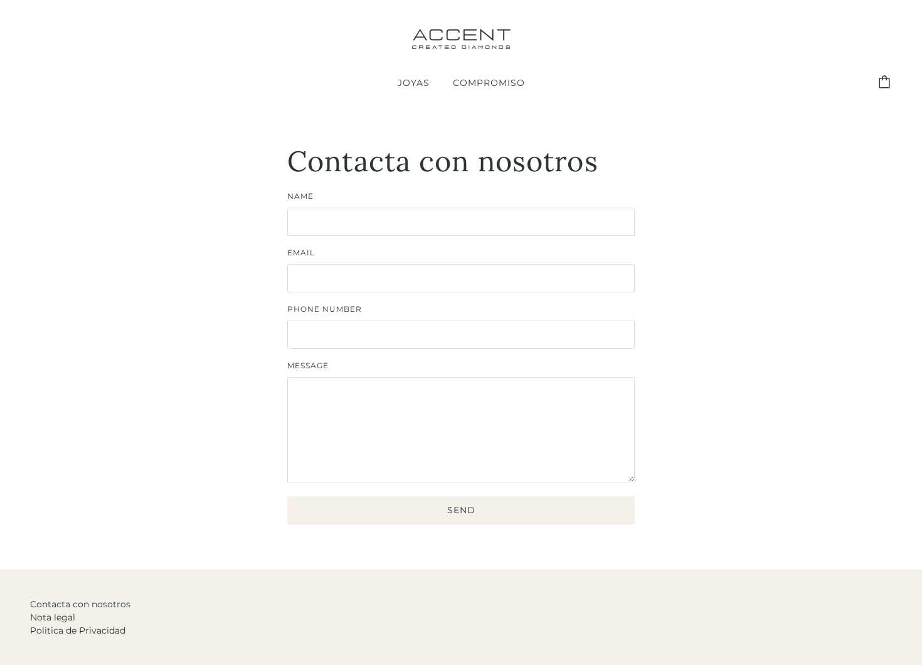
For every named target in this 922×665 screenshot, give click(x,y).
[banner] (461, 38)
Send (461, 510)
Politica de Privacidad (77, 630)
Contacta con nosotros (80, 604)
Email (301, 252)
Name (300, 196)
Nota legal (52, 617)
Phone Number (324, 309)
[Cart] (886, 82)
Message (308, 365)
